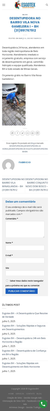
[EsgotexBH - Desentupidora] (25, 5)
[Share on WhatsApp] (12, 133)
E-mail (9, 255)
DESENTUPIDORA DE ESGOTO (21, 149)
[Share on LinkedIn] (37, 133)
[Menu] (3, 4)
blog (25, 14)
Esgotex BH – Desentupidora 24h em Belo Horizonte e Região (24, 340)
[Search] (47, 5)
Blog (39, 394)
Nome (9, 242)
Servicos (20, 394)
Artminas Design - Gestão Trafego (25, 407)
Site (7, 268)
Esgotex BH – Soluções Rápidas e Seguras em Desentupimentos (24, 327)
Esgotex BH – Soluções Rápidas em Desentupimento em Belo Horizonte (21, 365)
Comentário (12, 218)
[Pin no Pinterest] (32, 133)
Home (11, 394)
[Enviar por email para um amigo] (27, 133)
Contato (30, 394)
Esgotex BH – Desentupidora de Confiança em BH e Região (24, 352)
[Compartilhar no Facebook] (17, 133)
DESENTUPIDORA (16, 146)
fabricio (37, 38)
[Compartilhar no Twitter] (22, 133)
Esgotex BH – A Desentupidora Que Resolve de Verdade (25, 315)
